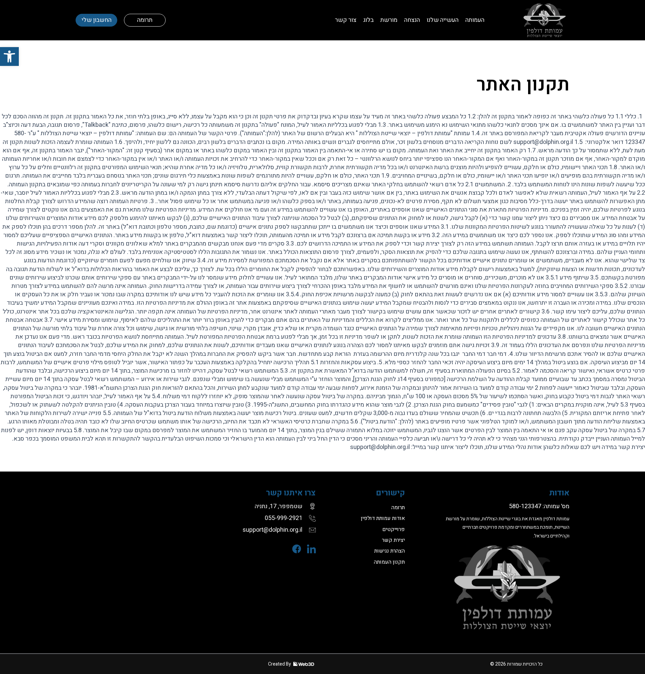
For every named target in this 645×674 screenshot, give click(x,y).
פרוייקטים (393, 529)
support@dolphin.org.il (272, 530)
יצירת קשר (393, 540)
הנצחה (412, 20)
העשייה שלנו (443, 20)
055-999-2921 (283, 518)
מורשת (388, 20)
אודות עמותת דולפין (383, 518)
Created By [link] (280, 664)
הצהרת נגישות (389, 551)
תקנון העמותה (389, 562)
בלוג (368, 20)
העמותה (474, 20)
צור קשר (345, 20)
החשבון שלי (97, 20)
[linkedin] (308, 549)
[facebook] (293, 549)
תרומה (145, 20)
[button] (9, 56)
